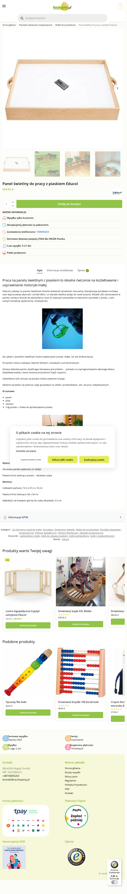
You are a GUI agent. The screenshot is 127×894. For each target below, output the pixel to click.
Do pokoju (48, 529)
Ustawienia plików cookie (31, 459)
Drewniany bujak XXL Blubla (74, 611)
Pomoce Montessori (68, 532)
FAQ (67, 788)
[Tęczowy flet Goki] (28, 672)
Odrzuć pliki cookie (62, 459)
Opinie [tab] (82, 270)
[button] (119, 6)
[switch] (114, 882)
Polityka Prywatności (76, 784)
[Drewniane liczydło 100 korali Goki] (80, 672)
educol (65, 539)
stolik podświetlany (79, 535)
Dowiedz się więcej (26, 450)
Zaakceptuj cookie (94, 459)
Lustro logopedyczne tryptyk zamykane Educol (23, 613)
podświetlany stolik (30, 535)
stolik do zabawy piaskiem (54, 535)
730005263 (42, 231)
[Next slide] (117, 88)
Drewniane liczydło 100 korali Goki (78, 702)
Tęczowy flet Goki (16, 702)
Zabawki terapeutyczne (91, 532)
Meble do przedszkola (65, 25)
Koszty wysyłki (72, 772)
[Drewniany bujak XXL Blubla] (80, 581)
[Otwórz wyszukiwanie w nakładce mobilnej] (62, 18)
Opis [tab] (39, 270)
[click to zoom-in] (62, 88)
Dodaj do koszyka (69, 204)
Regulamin (70, 780)
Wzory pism (71, 776)
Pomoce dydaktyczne (46, 532)
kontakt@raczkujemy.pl (16, 779)
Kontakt (69, 793)
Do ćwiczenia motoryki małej (27, 529)
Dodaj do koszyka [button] (28, 625)
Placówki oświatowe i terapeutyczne (35, 25)
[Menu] (7, 6)
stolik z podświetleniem (102, 535)
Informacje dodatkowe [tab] (60, 270)
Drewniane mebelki (65, 529)
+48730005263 (10, 776)
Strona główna (9, 25)
